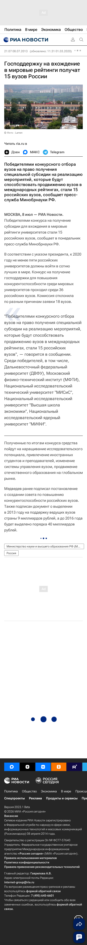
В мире (66, 791)
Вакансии (11, 816)
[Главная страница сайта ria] (25, 40)
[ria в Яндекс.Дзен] (27, 767)
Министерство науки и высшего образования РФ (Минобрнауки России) (45, 546)
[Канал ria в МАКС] (11, 767)
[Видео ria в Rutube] (74, 767)
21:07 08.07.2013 (16, 51)
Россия (11, 553)
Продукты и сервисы (61, 798)
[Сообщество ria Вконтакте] (43, 767)
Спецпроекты (14, 798)
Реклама (35, 798)
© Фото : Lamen (13, 132)
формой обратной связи (43, 891)
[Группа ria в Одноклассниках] (58, 767)
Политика (11, 791)
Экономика (49, 791)
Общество (29, 791)
